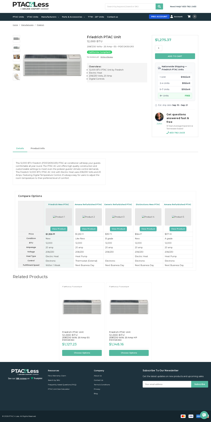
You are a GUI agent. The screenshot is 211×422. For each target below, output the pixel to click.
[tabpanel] (82, 321)
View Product (59, 229)
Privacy (97, 389)
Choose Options (82, 353)
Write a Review (106, 57)
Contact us (112, 17)
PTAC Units (18, 17)
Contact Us (98, 380)
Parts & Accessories (72, 17)
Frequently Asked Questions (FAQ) (62, 385)
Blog (96, 393)
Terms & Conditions (102, 385)
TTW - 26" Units (96, 17)
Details (20, 148)
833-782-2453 (177, 133)
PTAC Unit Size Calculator (59, 389)
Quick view (82, 307)
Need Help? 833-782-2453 (183, 6)
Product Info (38, 148)
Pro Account (159, 16)
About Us (98, 376)
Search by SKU (54, 380)
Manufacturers (48, 17)
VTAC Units (32, 17)
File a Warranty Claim (57, 376)
